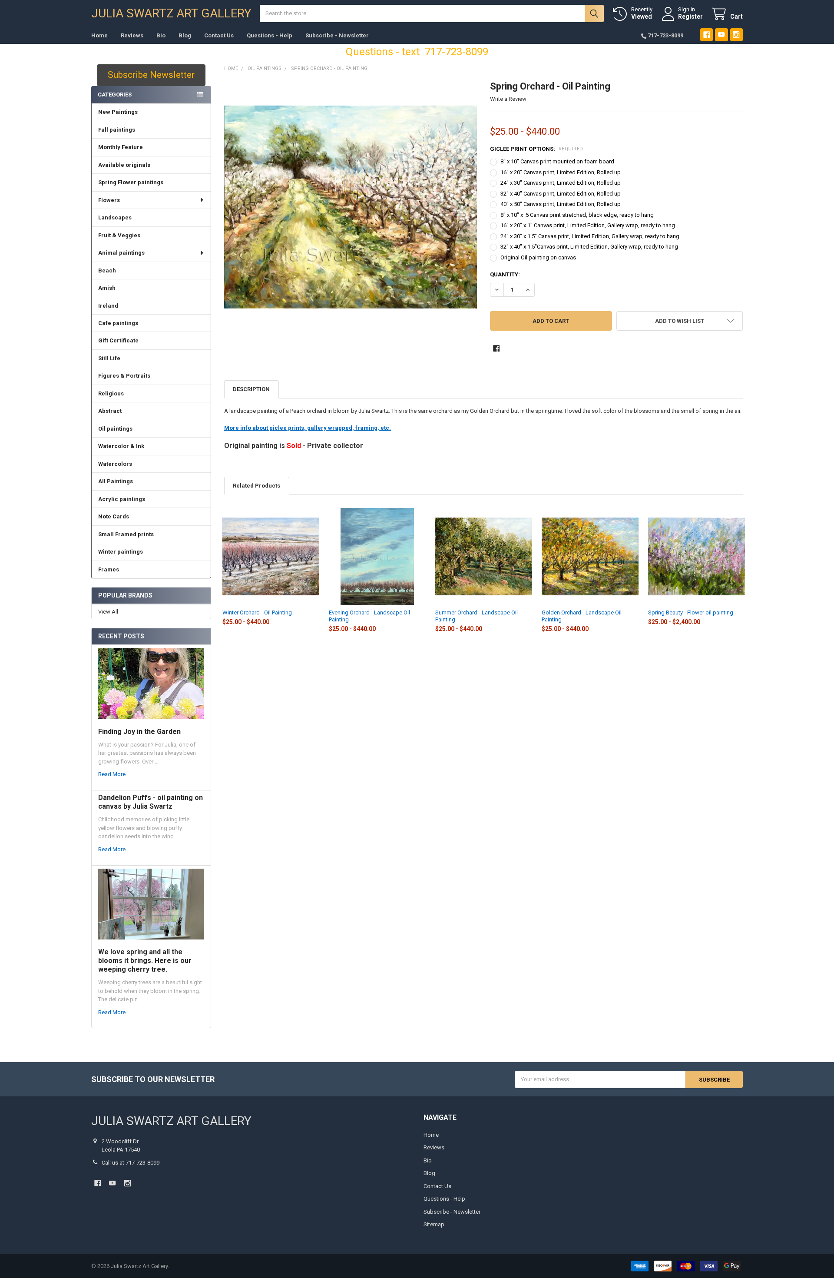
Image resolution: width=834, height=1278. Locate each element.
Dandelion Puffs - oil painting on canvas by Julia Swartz (150, 801)
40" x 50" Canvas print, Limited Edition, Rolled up (560, 204)
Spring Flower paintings (130, 182)
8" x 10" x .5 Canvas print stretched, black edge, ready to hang (577, 215)
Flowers (109, 200)
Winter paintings (120, 551)
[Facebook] (706, 34)
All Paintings (115, 481)
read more (112, 774)
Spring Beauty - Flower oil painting (690, 612)
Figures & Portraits (124, 375)
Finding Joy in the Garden (139, 731)
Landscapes (115, 217)
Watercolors (115, 464)
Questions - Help (269, 35)
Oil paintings (115, 428)
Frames (108, 569)
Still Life (109, 358)
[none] (350, 207)
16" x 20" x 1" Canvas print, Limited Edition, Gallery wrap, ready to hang (587, 225)
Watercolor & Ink (121, 446)
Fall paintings (116, 129)
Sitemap (434, 1224)
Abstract (110, 411)
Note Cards (113, 516)
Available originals (124, 165)
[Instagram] (736, 34)
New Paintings (118, 112)
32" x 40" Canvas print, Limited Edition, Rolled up (560, 193)
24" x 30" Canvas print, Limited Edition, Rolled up (560, 182)
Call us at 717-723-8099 (130, 1162)
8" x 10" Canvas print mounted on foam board (557, 161)
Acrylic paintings (121, 499)
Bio (160, 35)
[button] (679, 321)
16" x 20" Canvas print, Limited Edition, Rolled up (560, 172)
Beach (107, 270)
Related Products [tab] (256, 485)
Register (690, 16)
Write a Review (508, 99)
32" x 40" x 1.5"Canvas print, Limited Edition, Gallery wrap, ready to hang (589, 246)
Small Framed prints (126, 534)
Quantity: (505, 274)
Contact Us (219, 35)
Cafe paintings (118, 323)
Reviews (132, 35)
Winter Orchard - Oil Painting (257, 612)
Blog (185, 35)
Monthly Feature (120, 147)
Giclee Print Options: (536, 149)
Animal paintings (121, 252)
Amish (107, 288)
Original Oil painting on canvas (538, 257)
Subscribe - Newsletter (337, 35)
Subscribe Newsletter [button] (151, 75)
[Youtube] (721, 34)
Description (251, 389)
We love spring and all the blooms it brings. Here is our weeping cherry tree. (145, 960)
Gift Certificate (118, 340)
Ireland (108, 305)
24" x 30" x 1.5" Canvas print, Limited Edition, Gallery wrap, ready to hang (589, 236)
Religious (111, 393)
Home (99, 35)
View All (108, 611)
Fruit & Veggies (119, 235)
